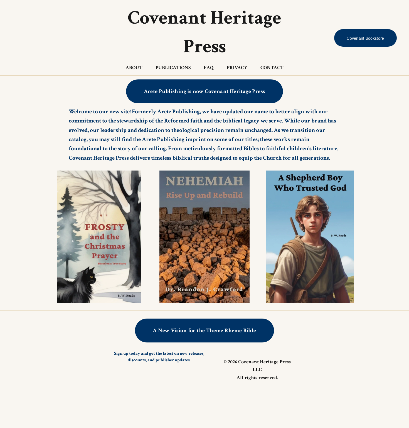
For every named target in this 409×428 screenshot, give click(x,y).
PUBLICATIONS (173, 67)
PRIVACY (237, 67)
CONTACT (272, 67)
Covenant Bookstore (365, 38)
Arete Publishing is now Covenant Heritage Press (204, 91)
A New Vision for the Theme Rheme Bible (204, 330)
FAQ (209, 67)
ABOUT (133, 67)
